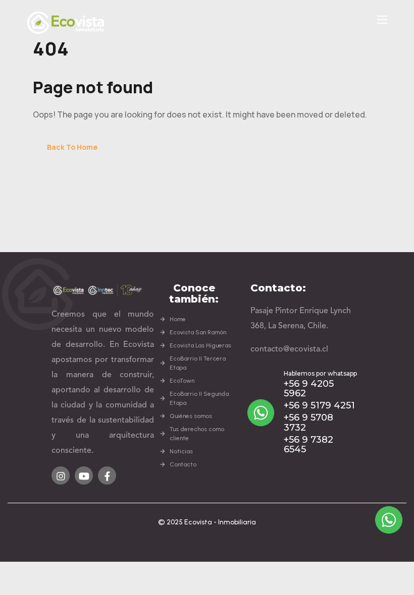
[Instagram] (60, 475)
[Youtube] (84, 475)
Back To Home (72, 147)
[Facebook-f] (107, 475)
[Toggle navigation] (381, 19)
